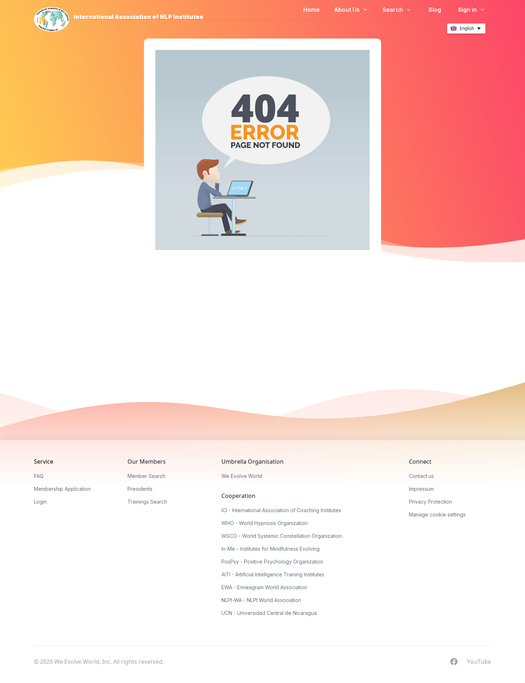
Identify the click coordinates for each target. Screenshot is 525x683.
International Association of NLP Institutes (138, 16)
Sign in (468, 9)
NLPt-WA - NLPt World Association (261, 600)
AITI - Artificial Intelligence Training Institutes (272, 574)
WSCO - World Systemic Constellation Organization (281, 536)
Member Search (146, 476)
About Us (347, 9)
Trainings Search (147, 502)
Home (311, 9)
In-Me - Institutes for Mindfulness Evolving (270, 549)
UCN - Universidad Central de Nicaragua (269, 613)
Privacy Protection (430, 502)
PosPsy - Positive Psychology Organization (272, 562)
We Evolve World (241, 476)
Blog (435, 9)
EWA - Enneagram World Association (264, 587)
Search (393, 9)
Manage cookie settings (437, 514)
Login (40, 502)
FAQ (39, 476)
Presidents (140, 489)
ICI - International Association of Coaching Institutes (281, 510)
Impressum (421, 489)
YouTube (479, 661)
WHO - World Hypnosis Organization (264, 523)
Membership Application (62, 489)
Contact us (421, 476)
